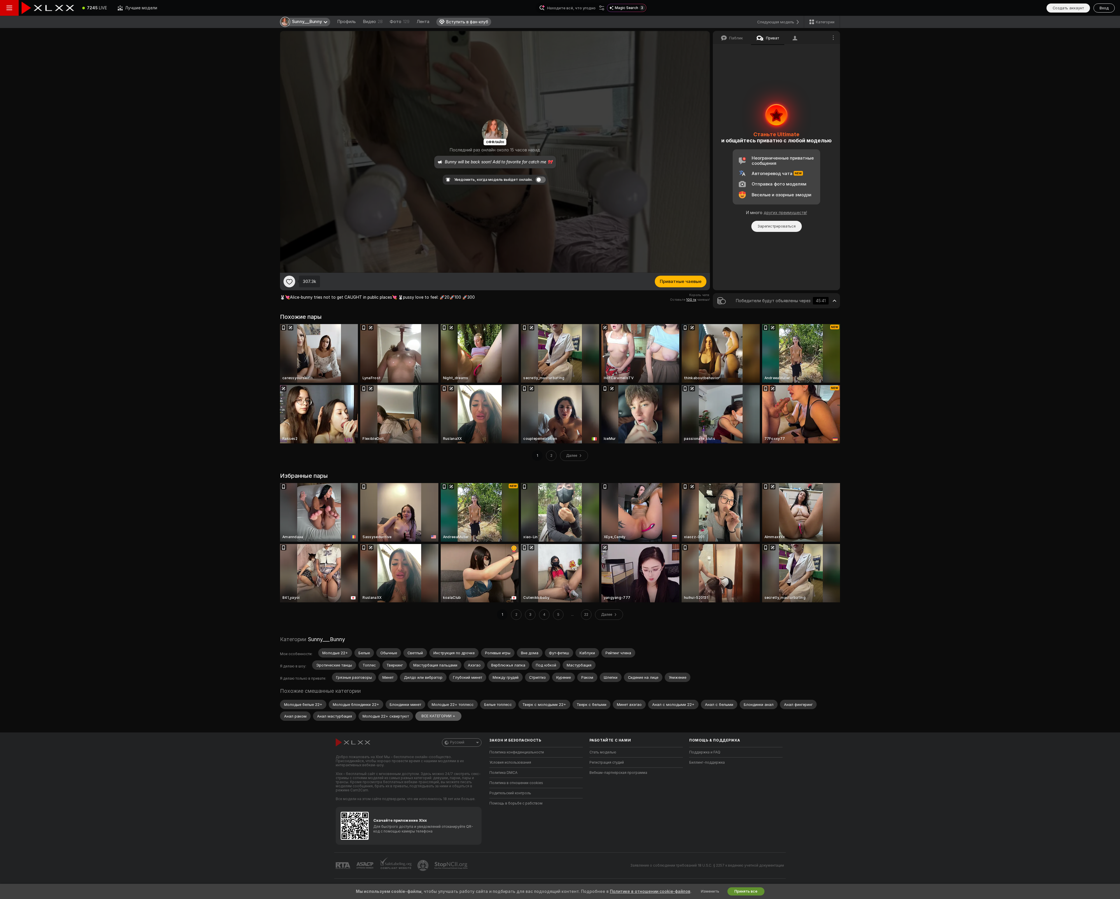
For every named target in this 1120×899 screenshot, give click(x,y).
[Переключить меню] (9, 8)
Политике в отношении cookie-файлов (650, 891)
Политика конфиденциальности (516, 752)
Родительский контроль (510, 793)
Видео (373, 21)
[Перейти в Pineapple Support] (423, 865)
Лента (422, 21)
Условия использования (510, 762)
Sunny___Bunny (326, 639)
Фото (400, 21)
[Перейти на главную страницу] (48, 8)
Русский (457, 742)
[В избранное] (289, 281)
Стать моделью (602, 752)
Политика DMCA (503, 773)
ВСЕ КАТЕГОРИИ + (438, 716)
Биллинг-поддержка (707, 762)
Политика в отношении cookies (516, 783)
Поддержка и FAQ (704, 752)
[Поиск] (602, 8)
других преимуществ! (785, 212)
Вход (1104, 8)
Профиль (346, 21)
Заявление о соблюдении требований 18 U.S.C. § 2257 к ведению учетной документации (707, 865)
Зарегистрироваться (776, 226)
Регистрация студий (606, 762)
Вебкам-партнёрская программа (618, 773)
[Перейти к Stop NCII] (451, 865)
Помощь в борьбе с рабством (515, 803)
